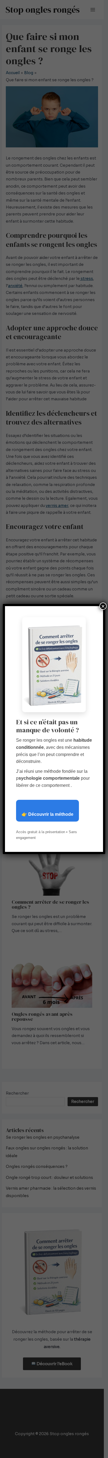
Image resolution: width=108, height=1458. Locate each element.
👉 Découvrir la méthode (47, 814)
